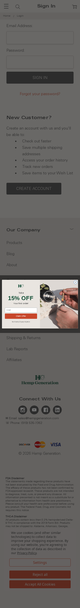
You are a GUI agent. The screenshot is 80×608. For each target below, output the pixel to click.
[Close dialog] (75, 282)
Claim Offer (21, 316)
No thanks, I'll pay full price (21, 322)
